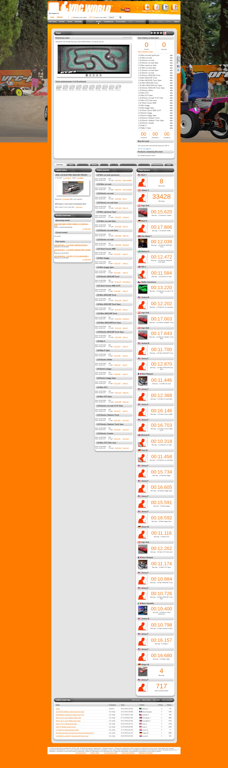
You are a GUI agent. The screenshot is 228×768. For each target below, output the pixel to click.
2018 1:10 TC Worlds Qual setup (66, 724)
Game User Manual (128, 753)
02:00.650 (118, 199)
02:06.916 (118, 448)
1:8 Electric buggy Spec (106, 378)
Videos (176, 22)
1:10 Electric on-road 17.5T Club (110, 406)
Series (69, 22)
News (71, 164)
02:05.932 (117, 429)
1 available (80, 178)
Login (52, 17)
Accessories (121, 22)
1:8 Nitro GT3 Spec (104, 397)
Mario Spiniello (127, 180)
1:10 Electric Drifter (104, 360)
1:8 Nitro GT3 (102, 387)
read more (79, 207)
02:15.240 (117, 383)
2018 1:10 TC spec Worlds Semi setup (68, 721)
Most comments (167, 700)
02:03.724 (118, 282)
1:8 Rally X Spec (103, 350)
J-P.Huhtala (65, 199)
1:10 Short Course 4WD (106, 249)
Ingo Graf (126, 420)
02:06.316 (117, 365)
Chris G (125, 411)
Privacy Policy (94, 753)
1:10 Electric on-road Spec (107, 203)
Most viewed (146, 700)
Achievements (157, 164)
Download (146, 11)
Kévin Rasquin (127, 189)
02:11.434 (118, 328)
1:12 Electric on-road (105, 240)
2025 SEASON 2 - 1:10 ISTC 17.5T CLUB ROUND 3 (71, 256)
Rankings (78, 22)
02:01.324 (118, 309)
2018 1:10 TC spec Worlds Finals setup (68, 718)
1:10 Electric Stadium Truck (108, 415)
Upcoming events (63, 220)
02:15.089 (117, 356)
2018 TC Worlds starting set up (66, 727)
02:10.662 (118, 337)
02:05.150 (118, 392)
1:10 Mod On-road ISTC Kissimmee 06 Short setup (72, 736)
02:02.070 (117, 411)
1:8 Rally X (101, 341)
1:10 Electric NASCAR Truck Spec (110, 332)
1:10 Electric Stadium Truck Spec (110, 424)
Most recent (136, 700)
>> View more (86, 229)
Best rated (156, 700)
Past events (60, 241)
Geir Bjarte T (127, 282)
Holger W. (145, 665)
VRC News (53, 22)
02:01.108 (117, 420)
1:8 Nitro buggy (103, 258)
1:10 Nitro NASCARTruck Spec (109, 323)
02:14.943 (117, 272)
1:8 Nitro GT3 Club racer (106, 443)
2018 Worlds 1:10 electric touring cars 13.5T (70, 715)
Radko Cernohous (148, 282)
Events (62, 22)
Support (174, 11)
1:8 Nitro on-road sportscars (108, 175)
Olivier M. (126, 235)
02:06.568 (118, 402)
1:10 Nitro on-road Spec (106, 221)
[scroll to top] (178, 749)
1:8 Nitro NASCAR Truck (106, 295)
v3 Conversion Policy (110, 753)
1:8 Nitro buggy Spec (105, 267)
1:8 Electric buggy (104, 369)
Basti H (125, 365)
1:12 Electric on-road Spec (107, 230)
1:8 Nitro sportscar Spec (106, 212)
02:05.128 (118, 300)
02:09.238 (118, 235)
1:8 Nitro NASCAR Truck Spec (109, 304)
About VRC (155, 11)
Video (169, 164)
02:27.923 (117, 254)
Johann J (145, 190)
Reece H (125, 208)
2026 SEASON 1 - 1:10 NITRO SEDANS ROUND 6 (71, 245)
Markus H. (145, 251)
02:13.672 (117, 346)
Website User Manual (145, 753)
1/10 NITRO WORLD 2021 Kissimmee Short (70, 711)
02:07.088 (118, 226)
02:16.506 (117, 291)
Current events (61, 232)
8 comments (67, 178)
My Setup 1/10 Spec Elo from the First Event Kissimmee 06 (75, 733)
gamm (58, 708)
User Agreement (81, 753)
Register (60, 17)
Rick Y (144, 175)
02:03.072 (118, 217)
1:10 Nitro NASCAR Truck (107, 313)
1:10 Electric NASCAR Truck (108, 276)
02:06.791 (117, 439)
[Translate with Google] (178, 60)
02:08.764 (118, 189)
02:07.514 (117, 263)
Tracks (98, 22)
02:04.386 (118, 208)
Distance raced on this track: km (150, 33)
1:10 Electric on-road (105, 193)
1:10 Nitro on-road (104, 184)
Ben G (125, 199)
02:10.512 (118, 180)
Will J (143, 267)
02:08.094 (117, 374)
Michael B (126, 245)
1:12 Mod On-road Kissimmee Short (67, 730)
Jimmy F (125, 226)
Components (108, 22)
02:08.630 (118, 245)
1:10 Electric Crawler (105, 433)
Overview (59, 164)
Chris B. (144, 450)
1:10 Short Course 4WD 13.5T (108, 286)
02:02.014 (118, 319)
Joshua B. (126, 217)
